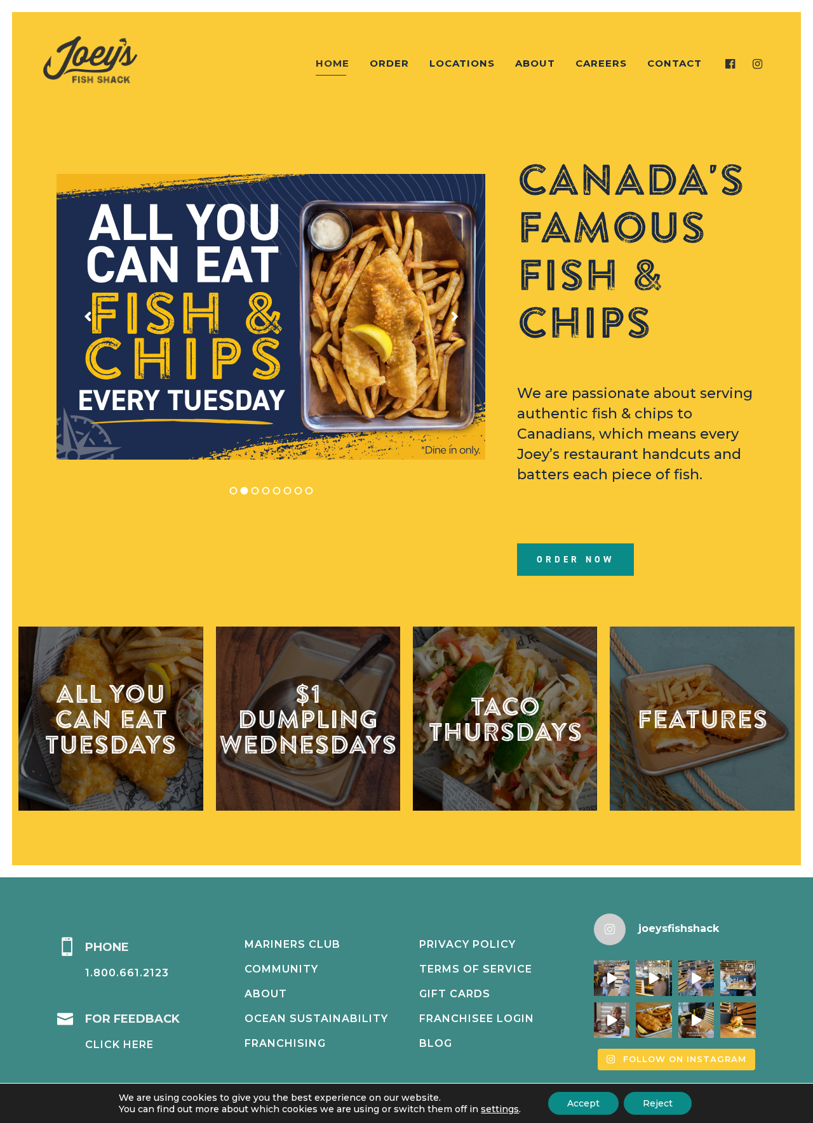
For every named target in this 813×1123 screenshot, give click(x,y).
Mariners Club (292, 944)
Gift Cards (454, 994)
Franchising (285, 1043)
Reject (658, 1103)
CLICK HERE (119, 1045)
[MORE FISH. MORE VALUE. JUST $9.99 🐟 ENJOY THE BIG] (653, 1020)
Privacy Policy (467, 944)
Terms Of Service (475, 969)
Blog (435, 1043)
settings (500, 1109)
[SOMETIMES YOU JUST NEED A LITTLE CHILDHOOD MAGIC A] (653, 978)
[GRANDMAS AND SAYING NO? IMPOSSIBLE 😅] (611, 1020)
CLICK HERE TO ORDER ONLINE (702, 718)
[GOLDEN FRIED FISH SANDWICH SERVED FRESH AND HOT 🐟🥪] (738, 1020)
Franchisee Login (476, 1019)
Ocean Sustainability (316, 1019)
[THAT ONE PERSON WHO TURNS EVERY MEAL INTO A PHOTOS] (696, 978)
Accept (583, 1103)
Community (281, 969)
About (266, 994)
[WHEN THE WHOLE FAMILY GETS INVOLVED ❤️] (611, 978)
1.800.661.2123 (127, 973)
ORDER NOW (575, 559)
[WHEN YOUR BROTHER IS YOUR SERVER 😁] (696, 1020)
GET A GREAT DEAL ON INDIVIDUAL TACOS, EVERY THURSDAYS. (504, 718)
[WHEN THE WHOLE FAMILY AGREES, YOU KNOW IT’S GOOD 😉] (738, 978)
